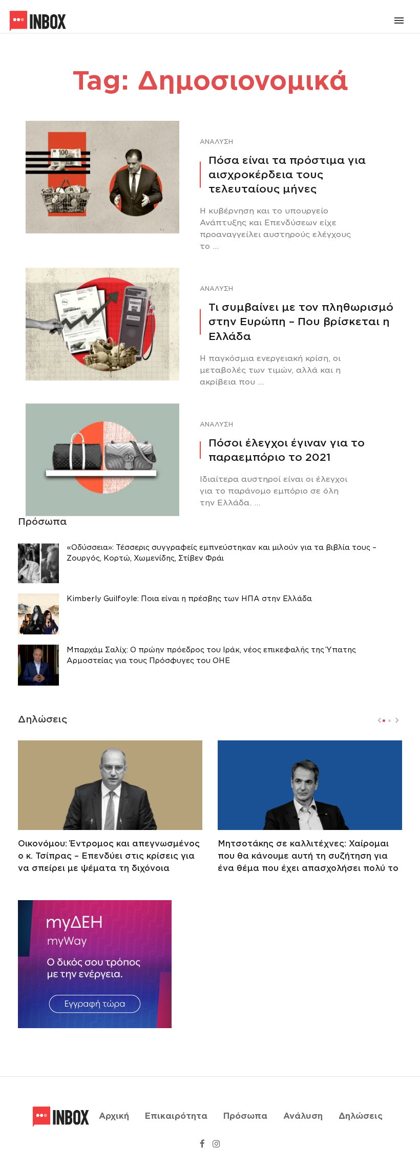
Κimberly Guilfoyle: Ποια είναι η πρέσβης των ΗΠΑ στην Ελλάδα (189, 598)
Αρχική (114, 1116)
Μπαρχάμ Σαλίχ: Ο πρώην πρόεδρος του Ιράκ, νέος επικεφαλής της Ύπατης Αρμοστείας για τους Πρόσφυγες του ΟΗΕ (211, 655)
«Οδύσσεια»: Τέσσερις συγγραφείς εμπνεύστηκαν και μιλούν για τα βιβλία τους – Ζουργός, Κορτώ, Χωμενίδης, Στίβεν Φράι (221, 552)
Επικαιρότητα (176, 1116)
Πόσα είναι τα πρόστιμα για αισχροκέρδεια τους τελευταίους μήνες (287, 174)
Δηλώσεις (361, 1116)
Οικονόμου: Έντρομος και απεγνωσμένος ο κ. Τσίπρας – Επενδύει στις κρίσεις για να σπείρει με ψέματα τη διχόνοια (109, 856)
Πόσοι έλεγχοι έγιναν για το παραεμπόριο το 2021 (286, 450)
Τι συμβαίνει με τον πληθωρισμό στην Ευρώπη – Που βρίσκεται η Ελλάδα (300, 321)
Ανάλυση (216, 141)
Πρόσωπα (245, 1116)
